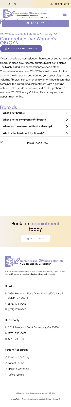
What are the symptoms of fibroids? (24, 119)
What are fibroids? (14, 112)
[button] (65, 14)
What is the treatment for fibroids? (24, 133)
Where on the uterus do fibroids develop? (27, 126)
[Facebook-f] (4, 4)
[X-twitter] (9, 4)
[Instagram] (15, 4)
